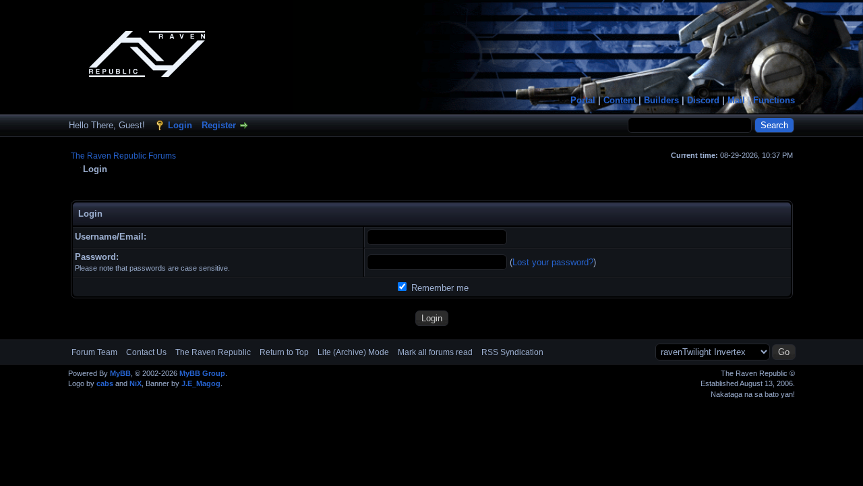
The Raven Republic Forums (123, 156)
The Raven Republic (213, 352)
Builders (661, 100)
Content (619, 100)
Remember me (439, 288)
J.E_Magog (200, 383)
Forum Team (94, 352)
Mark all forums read (435, 352)
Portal (582, 100)
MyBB (120, 373)
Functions (774, 100)
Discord (703, 100)
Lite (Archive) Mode (353, 352)
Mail (736, 100)
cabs (104, 383)
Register (219, 125)
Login (180, 125)
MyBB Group (202, 373)
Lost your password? (552, 262)
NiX (135, 383)
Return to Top (284, 352)
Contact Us (146, 352)
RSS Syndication (512, 352)
